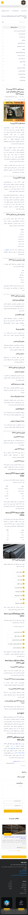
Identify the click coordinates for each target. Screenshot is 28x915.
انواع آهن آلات (15, 11)
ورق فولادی (22, 77)
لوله (24, 65)
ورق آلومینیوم (21, 74)
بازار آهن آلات (22, 37)
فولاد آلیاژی (22, 62)
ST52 (19, 753)
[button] (19, 850)
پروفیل (23, 40)
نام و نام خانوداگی (17, 801)
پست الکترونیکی (18, 805)
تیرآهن (23, 49)
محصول (7, 250)
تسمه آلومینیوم (21, 43)
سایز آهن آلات (22, 59)
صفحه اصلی (24, 11)
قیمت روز (15, 744)
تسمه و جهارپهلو (5, 11)
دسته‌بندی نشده (21, 55)
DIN (4, 184)
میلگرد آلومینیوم (21, 68)
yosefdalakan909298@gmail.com (19, 875)
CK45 (23, 753)
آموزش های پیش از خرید (19, 31)
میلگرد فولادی (21, 71)
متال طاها (13, 748)
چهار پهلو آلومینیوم (20, 52)
